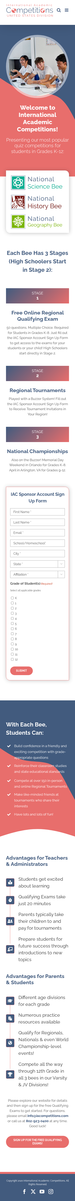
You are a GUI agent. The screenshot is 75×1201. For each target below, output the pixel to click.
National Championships (37, 451)
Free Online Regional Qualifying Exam (37, 315)
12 (16, 659)
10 (16, 649)
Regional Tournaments (38, 390)
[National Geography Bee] (37, 215)
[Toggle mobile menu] (67, 10)
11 (16, 654)
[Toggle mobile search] (59, 10)
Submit (21, 670)
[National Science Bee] (37, 176)
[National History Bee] (37, 196)
